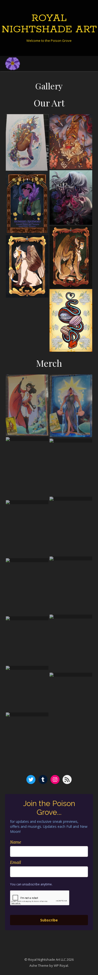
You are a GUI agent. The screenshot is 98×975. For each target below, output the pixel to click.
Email (15, 862)
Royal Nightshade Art (49, 24)
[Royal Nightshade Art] (12, 63)
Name (15, 842)
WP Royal (61, 965)
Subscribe (49, 920)
